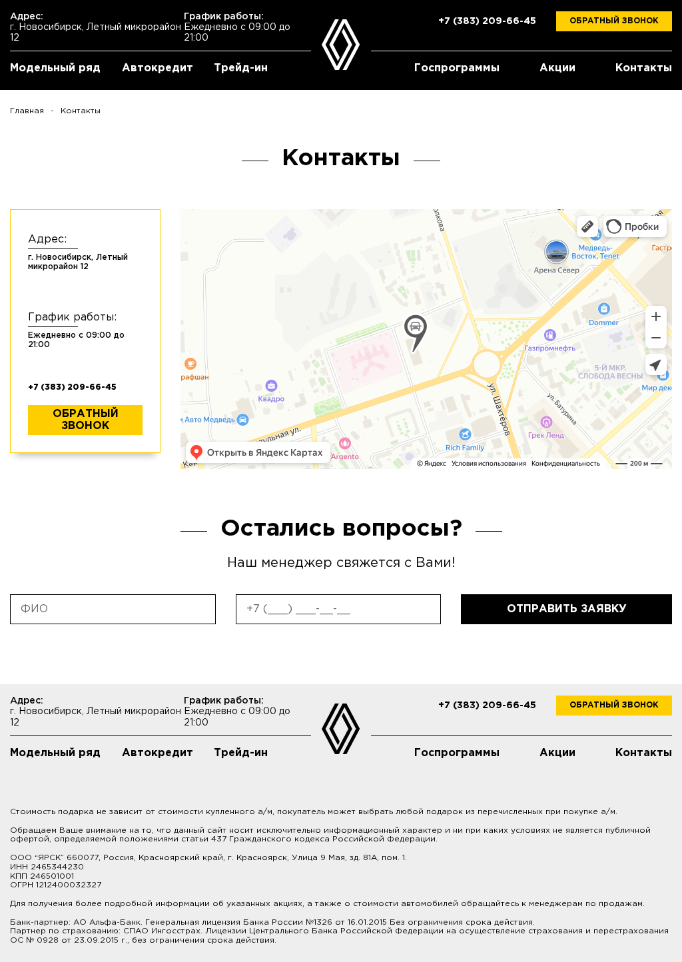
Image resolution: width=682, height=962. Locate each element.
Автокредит (157, 68)
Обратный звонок (614, 21)
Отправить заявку (567, 609)
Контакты (643, 68)
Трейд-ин (241, 68)
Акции (557, 68)
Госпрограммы (457, 68)
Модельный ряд (55, 68)
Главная (27, 111)
